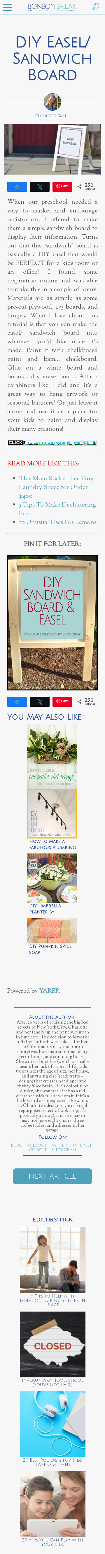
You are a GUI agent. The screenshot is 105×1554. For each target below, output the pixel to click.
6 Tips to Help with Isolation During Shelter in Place (52, 1300)
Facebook (36, 1145)
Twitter (58, 1145)
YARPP (49, 991)
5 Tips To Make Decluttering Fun (57, 509)
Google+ (39, 1150)
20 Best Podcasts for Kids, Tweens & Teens (52, 1462)
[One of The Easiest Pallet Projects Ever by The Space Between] (52, 755)
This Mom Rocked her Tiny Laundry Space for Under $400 (56, 487)
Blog (16, 1145)
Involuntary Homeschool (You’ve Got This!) (52, 1382)
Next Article (52, 1176)
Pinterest (81, 1145)
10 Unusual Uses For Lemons (58, 522)
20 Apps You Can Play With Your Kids (52, 1542)
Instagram (64, 1150)
